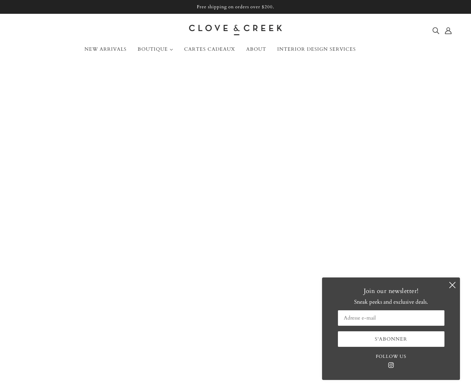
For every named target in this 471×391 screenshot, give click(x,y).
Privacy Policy (38, 301)
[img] (436, 30)
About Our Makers (44, 251)
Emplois (31, 285)
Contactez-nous (40, 243)
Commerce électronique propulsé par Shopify (235, 366)
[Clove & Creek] (235, 33)
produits (306, 152)
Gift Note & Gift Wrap (49, 276)
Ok (439, 259)
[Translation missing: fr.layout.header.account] (448, 30)
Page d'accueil (208, 152)
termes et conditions (45, 293)
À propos (32, 235)
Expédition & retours (46, 268)
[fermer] (452, 285)
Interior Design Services (50, 260)
